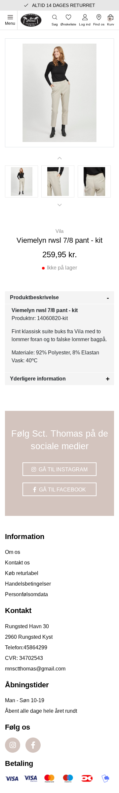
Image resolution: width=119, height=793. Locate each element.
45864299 (35, 647)
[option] (21, 181)
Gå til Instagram (62, 469)
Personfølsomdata (26, 594)
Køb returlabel (21, 573)
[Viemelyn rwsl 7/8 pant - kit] (21, 181)
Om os (12, 552)
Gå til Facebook (62, 489)
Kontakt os (17, 562)
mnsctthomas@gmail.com (35, 668)
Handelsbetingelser (28, 584)
